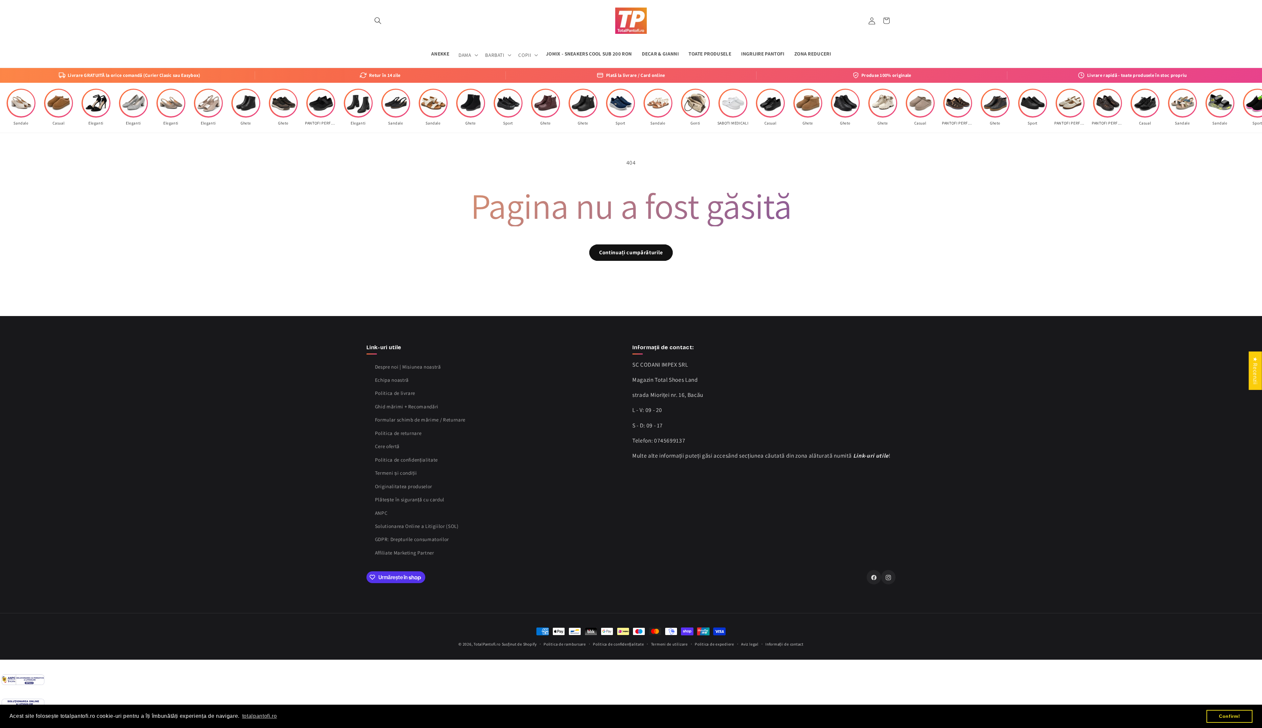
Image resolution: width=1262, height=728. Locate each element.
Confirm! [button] (1229, 716)
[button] (378, 21)
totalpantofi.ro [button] (259, 716)
